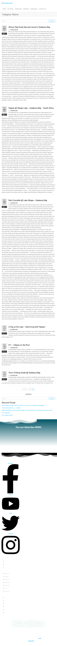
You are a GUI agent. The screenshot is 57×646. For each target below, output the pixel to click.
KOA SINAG (28, 623)
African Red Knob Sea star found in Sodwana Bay (29, 27)
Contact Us (42, 9)
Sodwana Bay (14, 110)
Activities (10, 9)
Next (33, 389)
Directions (18, 9)
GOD (40, 638)
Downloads (33, 9)
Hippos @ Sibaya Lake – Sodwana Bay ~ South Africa (31, 107)
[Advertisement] (28, 440)
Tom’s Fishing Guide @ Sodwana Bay (24, 372)
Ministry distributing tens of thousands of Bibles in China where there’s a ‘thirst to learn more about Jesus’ (27, 410)
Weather (26, 9)
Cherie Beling (14, 30)
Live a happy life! (6, 412)
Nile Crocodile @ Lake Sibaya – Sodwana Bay (27, 200)
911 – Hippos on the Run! (19, 344)
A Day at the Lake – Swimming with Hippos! (26, 326)
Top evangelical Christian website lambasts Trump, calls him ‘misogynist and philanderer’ (23, 405)
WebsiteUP (31, 641)
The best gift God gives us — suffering (11, 408)
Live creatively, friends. (7, 415)
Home (4, 9)
